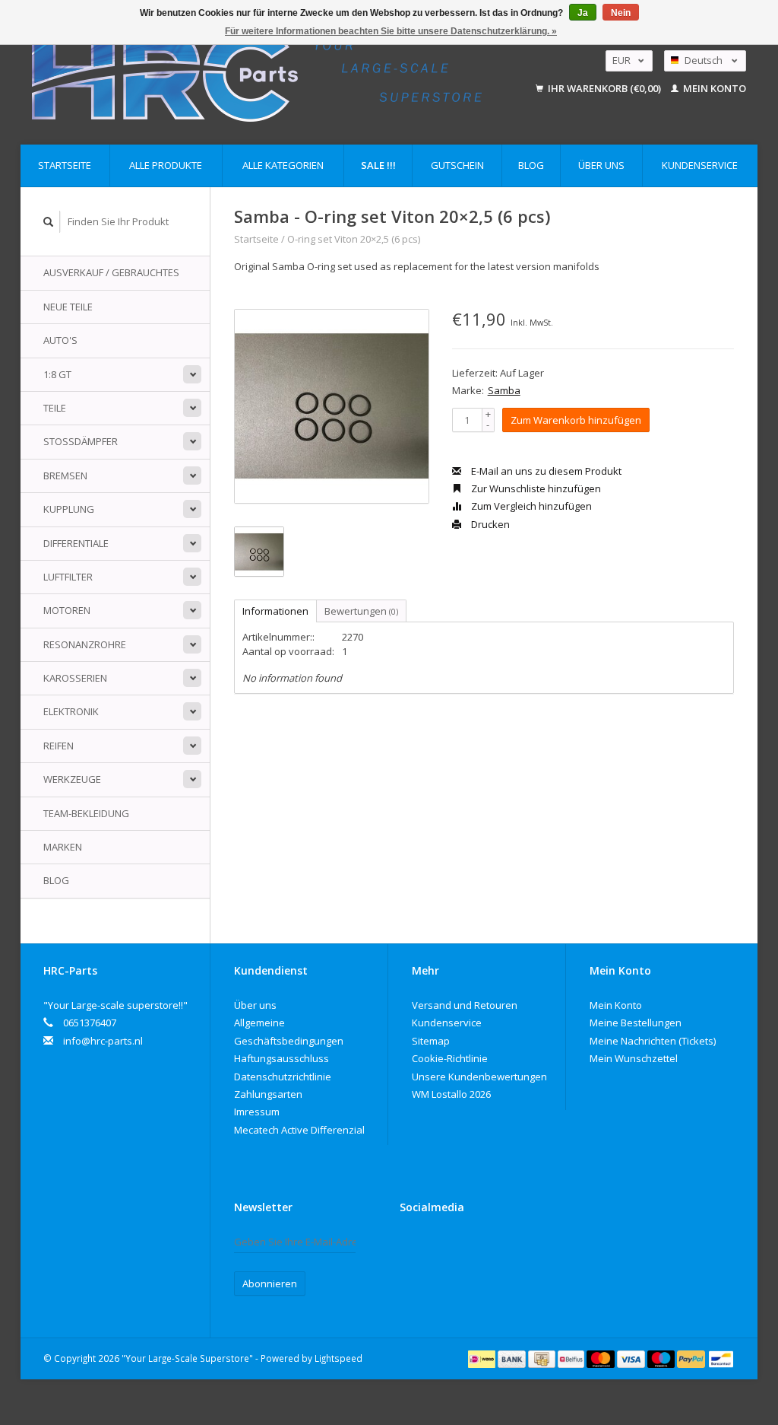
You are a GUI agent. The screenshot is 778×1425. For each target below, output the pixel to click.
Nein (621, 13)
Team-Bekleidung (86, 813)
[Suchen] (48, 222)
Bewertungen (361, 611)
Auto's (60, 340)
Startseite (64, 165)
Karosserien (75, 678)
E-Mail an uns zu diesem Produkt (545, 471)
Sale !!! (378, 165)
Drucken (489, 524)
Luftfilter (68, 577)
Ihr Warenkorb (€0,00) (604, 88)
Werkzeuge (72, 779)
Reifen (58, 745)
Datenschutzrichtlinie (282, 1076)
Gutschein (457, 165)
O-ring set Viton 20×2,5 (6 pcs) (353, 239)
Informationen (275, 611)
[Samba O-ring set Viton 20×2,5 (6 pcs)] (332, 407)
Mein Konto (713, 88)
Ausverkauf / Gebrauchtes (111, 272)
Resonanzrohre (84, 644)
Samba (504, 390)
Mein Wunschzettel (634, 1058)
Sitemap (431, 1041)
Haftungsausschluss (281, 1058)
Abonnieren (269, 1283)
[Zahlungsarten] (483, 1358)
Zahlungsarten (268, 1094)
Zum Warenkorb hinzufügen (576, 420)
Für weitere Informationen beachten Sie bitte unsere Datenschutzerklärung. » (391, 31)
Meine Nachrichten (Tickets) (653, 1041)
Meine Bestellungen (636, 1022)
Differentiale (76, 543)
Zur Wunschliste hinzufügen (535, 488)
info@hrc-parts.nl (103, 1041)
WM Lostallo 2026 (451, 1094)
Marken (62, 847)
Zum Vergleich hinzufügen (530, 506)
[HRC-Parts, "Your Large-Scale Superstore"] (275, 74)
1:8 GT (57, 374)
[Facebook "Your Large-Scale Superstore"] (412, 1245)
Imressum (257, 1111)
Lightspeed (338, 1358)
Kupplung (68, 509)
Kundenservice (700, 165)
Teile (54, 408)
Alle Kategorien (283, 165)
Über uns (601, 165)
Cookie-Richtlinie (450, 1058)
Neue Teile (68, 306)
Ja (582, 13)
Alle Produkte (165, 165)
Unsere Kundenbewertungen (479, 1076)
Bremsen (65, 475)
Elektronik (71, 711)
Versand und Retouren (464, 1005)
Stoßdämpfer (80, 441)
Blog (531, 165)
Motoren (66, 610)
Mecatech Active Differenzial (299, 1130)
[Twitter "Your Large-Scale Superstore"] (438, 1245)
